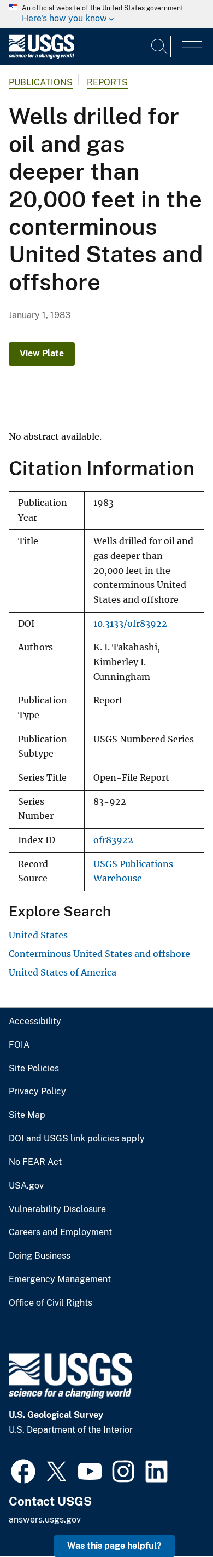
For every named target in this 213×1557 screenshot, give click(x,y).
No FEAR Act (35, 1162)
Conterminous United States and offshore (99, 953)
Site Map (27, 1115)
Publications (41, 82)
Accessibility (35, 1022)
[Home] (41, 56)
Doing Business (39, 1256)
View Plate (42, 353)
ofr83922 (113, 840)
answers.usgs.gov (45, 1519)
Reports (107, 82)
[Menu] (192, 47)
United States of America (62, 972)
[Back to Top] (173, 1517)
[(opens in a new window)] (23, 1470)
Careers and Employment (60, 1232)
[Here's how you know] (106, 14)
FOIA (19, 1045)
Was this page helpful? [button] (114, 1546)
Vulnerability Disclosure (57, 1209)
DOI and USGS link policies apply (77, 1139)
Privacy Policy (37, 1092)
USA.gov (26, 1186)
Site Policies (34, 1069)
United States (38, 935)
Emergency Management (60, 1279)
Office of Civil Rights (50, 1303)
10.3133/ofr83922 (130, 624)
